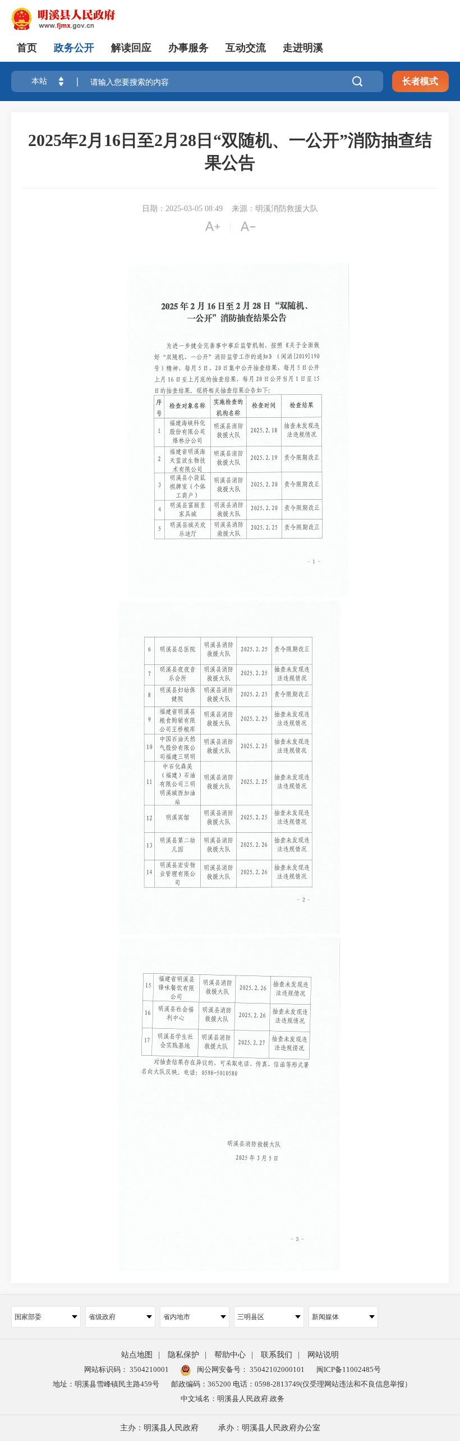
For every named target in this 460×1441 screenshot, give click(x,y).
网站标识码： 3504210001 (126, 1369)
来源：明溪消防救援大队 (275, 208)
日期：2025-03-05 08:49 (182, 208)
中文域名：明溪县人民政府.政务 (232, 1398)
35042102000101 (276, 1369)
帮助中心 (230, 1355)
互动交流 (246, 47)
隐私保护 (183, 1355)
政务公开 (74, 47)
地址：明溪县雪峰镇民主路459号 (106, 1384)
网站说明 (323, 1355)
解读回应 (131, 47)
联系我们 (276, 1355)
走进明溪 (303, 47)
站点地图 (137, 1355)
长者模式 (420, 81)
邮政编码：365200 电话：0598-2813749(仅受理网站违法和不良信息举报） (291, 1384)
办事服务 (188, 47)
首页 (27, 47)
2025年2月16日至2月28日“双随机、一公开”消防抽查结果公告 (230, 151)
